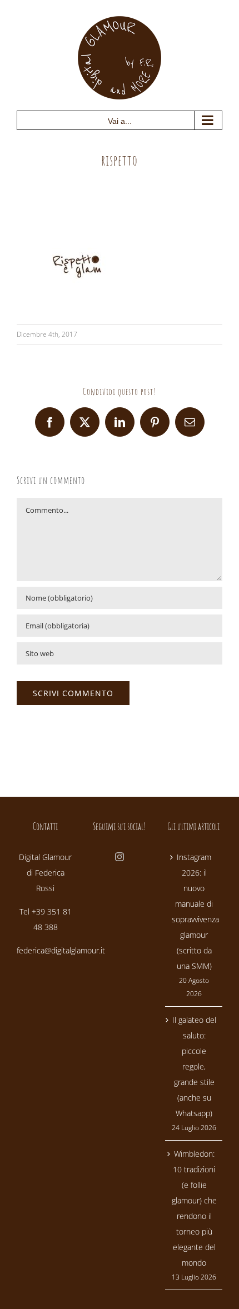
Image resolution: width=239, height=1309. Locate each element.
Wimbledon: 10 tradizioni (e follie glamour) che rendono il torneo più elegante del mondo (194, 1208)
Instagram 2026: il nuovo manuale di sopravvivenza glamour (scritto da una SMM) (194, 911)
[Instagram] (119, 856)
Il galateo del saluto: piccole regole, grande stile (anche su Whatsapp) (194, 1066)
